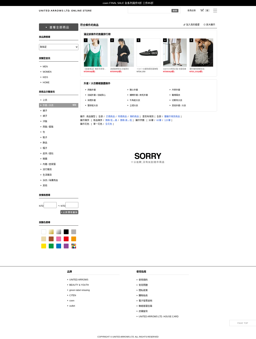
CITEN (72, 295)
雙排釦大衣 (93, 105)
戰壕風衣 (176, 95)
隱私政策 (143, 290)
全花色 (108, 124)
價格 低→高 (111, 120)
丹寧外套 (176, 90)
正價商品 (110, 116)
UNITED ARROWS (78, 279)
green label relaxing (79, 290)
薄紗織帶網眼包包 (196, 69)
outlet (72, 306)
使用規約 (143, 280)
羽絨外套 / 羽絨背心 (97, 95)
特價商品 (122, 116)
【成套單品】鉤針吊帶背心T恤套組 (96, 69)
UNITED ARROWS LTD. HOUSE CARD (159, 316)
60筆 (158, 120)
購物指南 (143, 295)
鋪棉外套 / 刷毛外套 (139, 95)
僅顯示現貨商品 (172, 116)
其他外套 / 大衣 (179, 105)
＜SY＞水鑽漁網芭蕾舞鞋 (147, 69)
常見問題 (143, 285)
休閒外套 (92, 100)
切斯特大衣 (177, 100)
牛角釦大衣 (135, 100)
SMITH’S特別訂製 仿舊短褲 (174, 69)
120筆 (167, 120)
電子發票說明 (145, 301)
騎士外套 (134, 90)
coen (71, 300)
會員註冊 (191, 10)
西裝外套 (92, 90)
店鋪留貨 (143, 311)
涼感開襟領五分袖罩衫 (119, 69)
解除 (74, 105)
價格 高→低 (126, 120)
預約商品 (134, 116)
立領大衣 (134, 105)
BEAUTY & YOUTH (79, 285)
